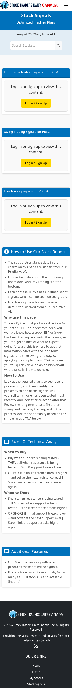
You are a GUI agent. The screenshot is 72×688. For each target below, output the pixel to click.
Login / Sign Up (36, 103)
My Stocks (36, 677)
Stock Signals (36, 684)
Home (36, 671)
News (36, 665)
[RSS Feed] (36, 647)
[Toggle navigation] (66, 6)
